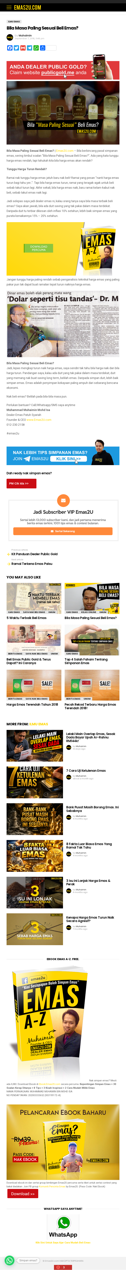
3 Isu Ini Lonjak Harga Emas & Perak (88, 882)
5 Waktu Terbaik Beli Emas (26, 618)
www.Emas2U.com (39, 419)
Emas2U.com (65, 150)
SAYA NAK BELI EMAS (34, 612)
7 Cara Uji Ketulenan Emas (86, 770)
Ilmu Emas (14, 612)
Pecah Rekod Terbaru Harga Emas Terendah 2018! (90, 706)
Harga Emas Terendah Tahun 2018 (32, 704)
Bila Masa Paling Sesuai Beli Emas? (91, 618)
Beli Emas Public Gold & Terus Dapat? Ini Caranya (29, 661)
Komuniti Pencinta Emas (52, 1186)
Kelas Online (88, 612)
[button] (9, 1260)
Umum (51, 612)
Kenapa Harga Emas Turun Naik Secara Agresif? (90, 919)
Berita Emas (15, 653)
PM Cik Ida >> (19, 483)
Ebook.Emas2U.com (49, 1084)
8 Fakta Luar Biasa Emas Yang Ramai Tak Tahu (89, 846)
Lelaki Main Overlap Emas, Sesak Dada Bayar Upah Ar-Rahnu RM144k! (90, 737)
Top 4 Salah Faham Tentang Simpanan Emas (86, 661)
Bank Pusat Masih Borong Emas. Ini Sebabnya (92, 809)
